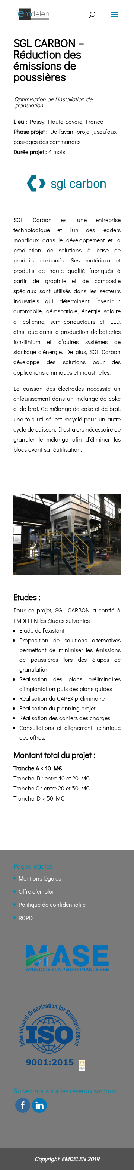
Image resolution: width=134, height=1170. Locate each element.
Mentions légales (40, 878)
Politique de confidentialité (52, 904)
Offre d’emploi (36, 891)
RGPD (26, 918)
